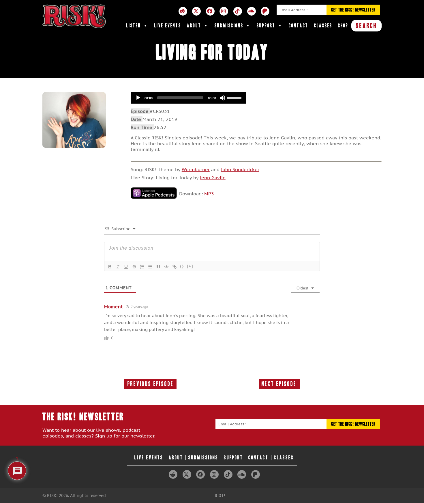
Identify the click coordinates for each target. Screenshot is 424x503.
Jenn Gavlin (213, 177)
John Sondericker (240, 169)
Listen (133, 25)
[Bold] (110, 266)
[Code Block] (166, 266)
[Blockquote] (158, 266)
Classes (323, 25)
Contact (298, 25)
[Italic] (118, 266)
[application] (188, 98)
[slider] (235, 97)
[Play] (138, 98)
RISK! (220, 495)
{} (182, 266)
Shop (343, 25)
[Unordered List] (150, 266)
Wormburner (196, 169)
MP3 (209, 194)
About (194, 25)
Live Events (167, 25)
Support (266, 25)
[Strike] (134, 266)
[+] (190, 266)
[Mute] (222, 98)
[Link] (174, 266)
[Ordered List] (142, 266)
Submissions (229, 25)
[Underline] (126, 266)
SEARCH (366, 25)
